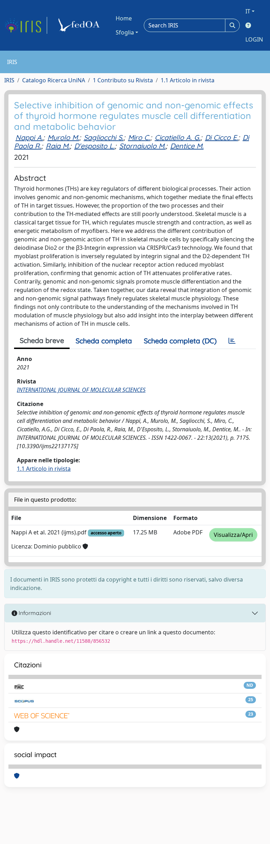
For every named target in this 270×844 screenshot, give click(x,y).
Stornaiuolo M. (142, 145)
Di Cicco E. (221, 137)
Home (124, 18)
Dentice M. (187, 145)
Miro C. (139, 137)
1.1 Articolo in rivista (187, 80)
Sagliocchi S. (103, 137)
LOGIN (254, 39)
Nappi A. (29, 137)
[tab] (232, 341)
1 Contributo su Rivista (123, 80)
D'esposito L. (94, 145)
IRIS (9, 80)
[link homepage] (25, 25)
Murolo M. (63, 137)
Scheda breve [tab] (42, 340)
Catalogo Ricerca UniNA (53, 80)
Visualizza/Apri (233, 535)
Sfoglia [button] (125, 32)
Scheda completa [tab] (104, 340)
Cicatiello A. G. (177, 137)
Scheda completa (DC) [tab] (180, 340)
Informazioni (34, 612)
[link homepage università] (80, 25)
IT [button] (247, 11)
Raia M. (58, 145)
